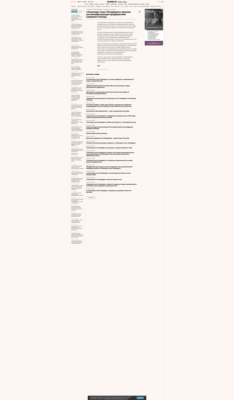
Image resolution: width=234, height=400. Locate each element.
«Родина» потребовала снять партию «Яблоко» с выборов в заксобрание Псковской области (76, 26)
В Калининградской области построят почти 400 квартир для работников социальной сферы (76, 18)
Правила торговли (91, 6)
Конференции (98, 6)
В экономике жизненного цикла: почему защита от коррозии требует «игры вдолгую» (76, 106)
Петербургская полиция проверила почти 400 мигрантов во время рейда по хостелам (77, 89)
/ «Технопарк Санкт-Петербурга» (109, 9)
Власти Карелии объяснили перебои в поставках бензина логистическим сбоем (77, 159)
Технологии (107, 4)
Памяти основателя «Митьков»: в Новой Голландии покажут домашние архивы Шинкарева (75, 98)
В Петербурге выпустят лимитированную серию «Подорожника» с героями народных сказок (77, 39)
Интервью (143, 4)
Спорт (122, 6)
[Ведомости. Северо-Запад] (122, 2)
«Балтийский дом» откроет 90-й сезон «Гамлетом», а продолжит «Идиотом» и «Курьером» (77, 187)
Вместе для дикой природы (143, 6)
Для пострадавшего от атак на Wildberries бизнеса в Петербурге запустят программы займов (77, 180)
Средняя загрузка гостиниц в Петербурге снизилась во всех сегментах (77, 150)
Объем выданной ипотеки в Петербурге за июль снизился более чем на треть (77, 75)
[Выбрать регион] (157, 1)
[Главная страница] (112, 2)
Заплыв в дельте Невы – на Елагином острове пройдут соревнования (77, 173)
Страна (130, 6)
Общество (102, 4)
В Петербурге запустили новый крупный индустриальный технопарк (77, 194)
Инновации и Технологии (155, 6)
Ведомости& (116, 6)
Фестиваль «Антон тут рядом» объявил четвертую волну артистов (77, 47)
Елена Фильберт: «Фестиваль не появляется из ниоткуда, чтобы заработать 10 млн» (77, 136)
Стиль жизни (120, 4)
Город (112, 6)
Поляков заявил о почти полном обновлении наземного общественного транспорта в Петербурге (77, 129)
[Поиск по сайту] (159, 1)
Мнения (147, 4)
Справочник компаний (81, 6)
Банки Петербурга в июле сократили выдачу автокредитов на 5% (76, 221)
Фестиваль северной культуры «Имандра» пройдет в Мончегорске (76, 68)
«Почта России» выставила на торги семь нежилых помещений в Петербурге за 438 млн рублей (77, 82)
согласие (108, 397)
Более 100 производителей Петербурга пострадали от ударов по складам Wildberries (77, 143)
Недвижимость (114, 4)
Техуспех (135, 6)
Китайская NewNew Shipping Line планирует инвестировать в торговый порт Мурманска (77, 201)
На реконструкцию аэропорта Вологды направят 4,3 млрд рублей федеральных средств (77, 54)
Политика (97, 4)
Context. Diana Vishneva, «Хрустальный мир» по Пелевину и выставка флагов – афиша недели (76, 114)
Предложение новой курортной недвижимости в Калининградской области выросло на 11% (77, 235)
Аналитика (126, 6)
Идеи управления (106, 6)
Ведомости (73, 6)
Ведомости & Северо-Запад (133, 4)
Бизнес (86, 4)
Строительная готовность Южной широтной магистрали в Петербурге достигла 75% (76, 228)
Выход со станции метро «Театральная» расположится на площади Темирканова (77, 121)
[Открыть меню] (162, 1)
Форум (125, 4)
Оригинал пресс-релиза (102, 69)
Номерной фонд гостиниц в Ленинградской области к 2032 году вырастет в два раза (77, 61)
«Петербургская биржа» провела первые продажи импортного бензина (77, 242)
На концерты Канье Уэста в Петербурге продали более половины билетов (77, 33)
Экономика (91, 4)
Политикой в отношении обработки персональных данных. (116, 398)
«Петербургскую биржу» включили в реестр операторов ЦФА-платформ (77, 167)
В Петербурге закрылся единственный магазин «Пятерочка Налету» (76, 215)
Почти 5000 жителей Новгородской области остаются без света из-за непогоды (76, 208)
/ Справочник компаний (98, 9)
